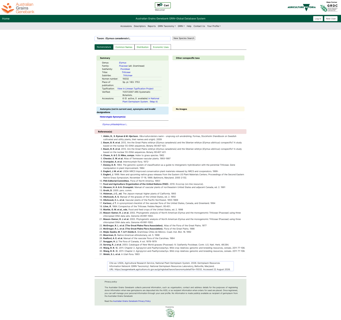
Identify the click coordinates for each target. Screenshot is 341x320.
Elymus (122, 62)
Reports (152, 26)
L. (115, 124)
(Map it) (154, 101)
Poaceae (123, 65)
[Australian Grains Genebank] (18, 8)
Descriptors (140, 26)
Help (189, 26)
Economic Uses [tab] (161, 47)
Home (6, 18)
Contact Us (199, 26)
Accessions (126, 26)
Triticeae (126, 72)
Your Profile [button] (213, 26)
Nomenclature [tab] (104, 47)
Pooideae (125, 69)
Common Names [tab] (123, 47)
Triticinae (127, 75)
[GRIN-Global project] (170, 313)
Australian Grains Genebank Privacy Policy (132, 301)
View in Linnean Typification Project (135, 88)
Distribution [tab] (143, 47)
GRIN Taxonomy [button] (166, 26)
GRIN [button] (180, 26)
